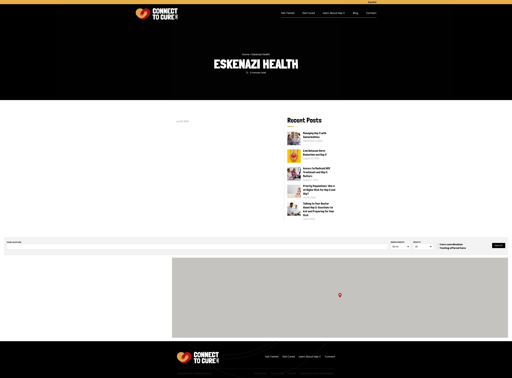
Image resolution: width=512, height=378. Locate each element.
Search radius (397, 242)
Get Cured (308, 13)
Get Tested (287, 13)
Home (245, 54)
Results (417, 242)
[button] (340, 295)
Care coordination (451, 244)
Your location (14, 242)
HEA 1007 (292, 373)
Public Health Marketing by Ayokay (316, 373)
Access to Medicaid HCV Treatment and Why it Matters (316, 172)
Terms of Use (277, 373)
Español (372, 2)
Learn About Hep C (334, 13)
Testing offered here (453, 248)
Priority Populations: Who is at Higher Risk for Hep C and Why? (319, 189)
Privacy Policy (260, 373)
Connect (371, 13)
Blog (355, 13)
